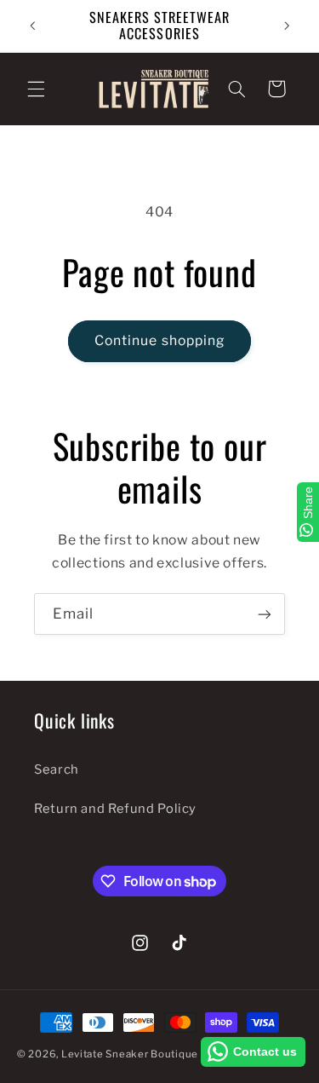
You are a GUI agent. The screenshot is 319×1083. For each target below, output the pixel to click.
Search (56, 769)
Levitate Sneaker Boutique (129, 1054)
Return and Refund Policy (115, 808)
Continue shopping (159, 340)
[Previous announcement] (32, 25)
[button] (35, 88)
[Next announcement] (286, 25)
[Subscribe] (264, 614)
